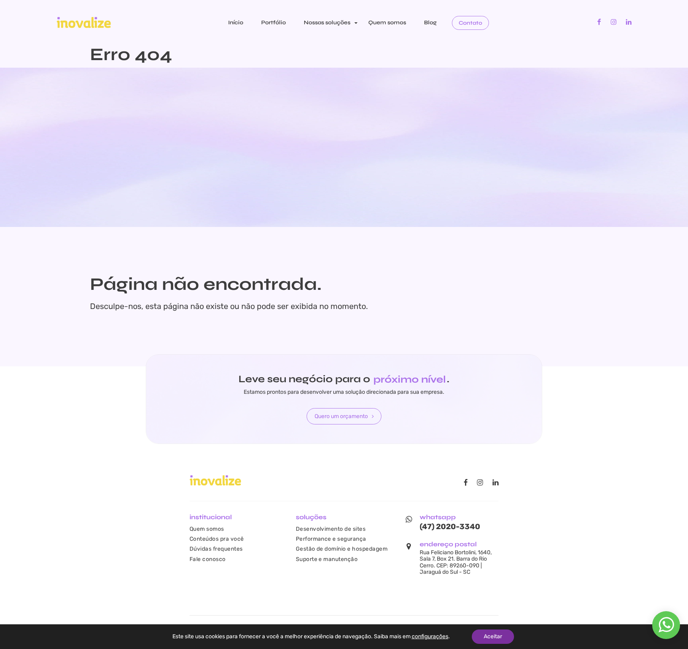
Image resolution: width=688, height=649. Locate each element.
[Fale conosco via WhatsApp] (666, 629)
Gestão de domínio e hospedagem (341, 548)
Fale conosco (208, 559)
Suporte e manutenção (327, 559)
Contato (470, 23)
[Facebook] (599, 22)
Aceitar (493, 636)
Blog (430, 22)
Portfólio (273, 22)
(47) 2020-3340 (450, 526)
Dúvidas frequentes (216, 548)
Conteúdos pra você (217, 539)
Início (235, 22)
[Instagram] (613, 22)
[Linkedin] (628, 22)
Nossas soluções (327, 22)
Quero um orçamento (341, 416)
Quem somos (387, 22)
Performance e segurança (331, 539)
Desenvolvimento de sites (331, 529)
